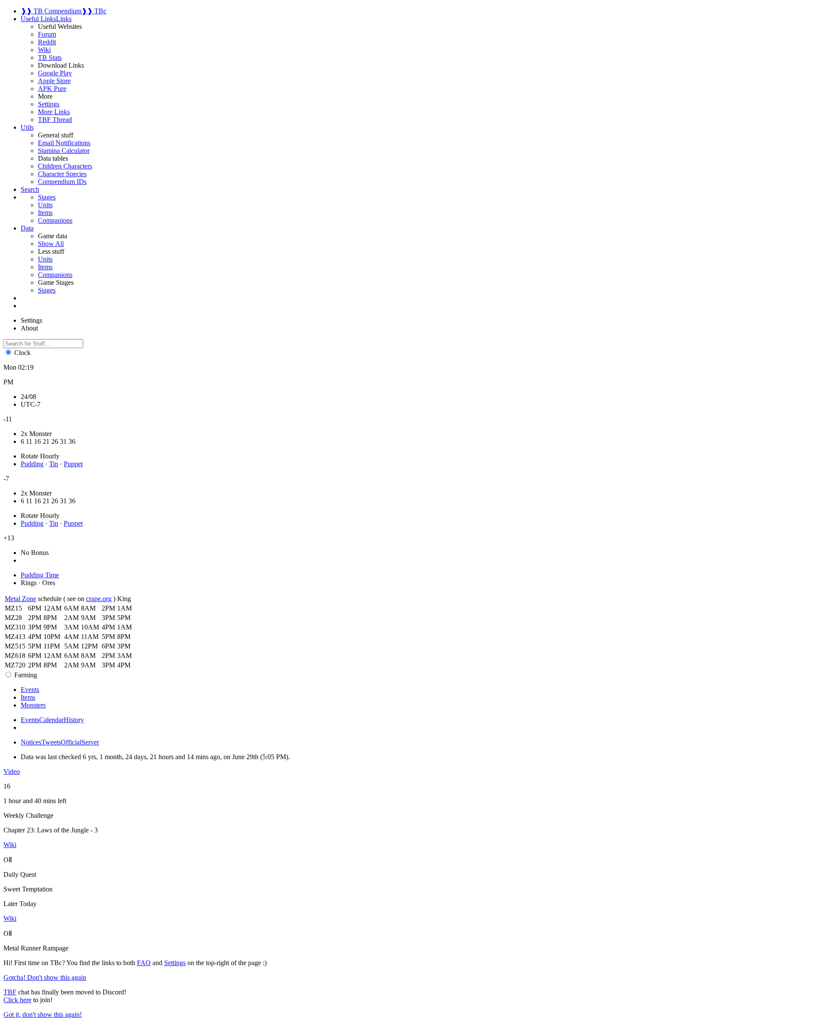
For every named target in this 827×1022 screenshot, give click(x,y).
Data (27, 228)
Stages (47, 290)
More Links (54, 111)
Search (30, 189)
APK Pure (52, 88)
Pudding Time (40, 575)
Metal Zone (20, 598)
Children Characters (65, 166)
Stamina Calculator (64, 150)
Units (45, 259)
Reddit (47, 42)
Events (30, 719)
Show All (51, 243)
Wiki (44, 49)
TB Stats (50, 57)
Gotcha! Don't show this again (44, 977)
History (74, 719)
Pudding (32, 463)
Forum (47, 34)
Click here (17, 999)
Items (45, 267)
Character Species (62, 174)
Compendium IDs (62, 181)
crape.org (99, 598)
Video (11, 771)
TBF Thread (55, 119)
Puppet (73, 463)
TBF (9, 992)
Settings (48, 104)
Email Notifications (64, 142)
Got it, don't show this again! (42, 1014)
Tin (53, 463)
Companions (55, 274)
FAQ (144, 962)
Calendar (51, 719)
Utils (27, 127)
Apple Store (54, 80)
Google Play (55, 73)
